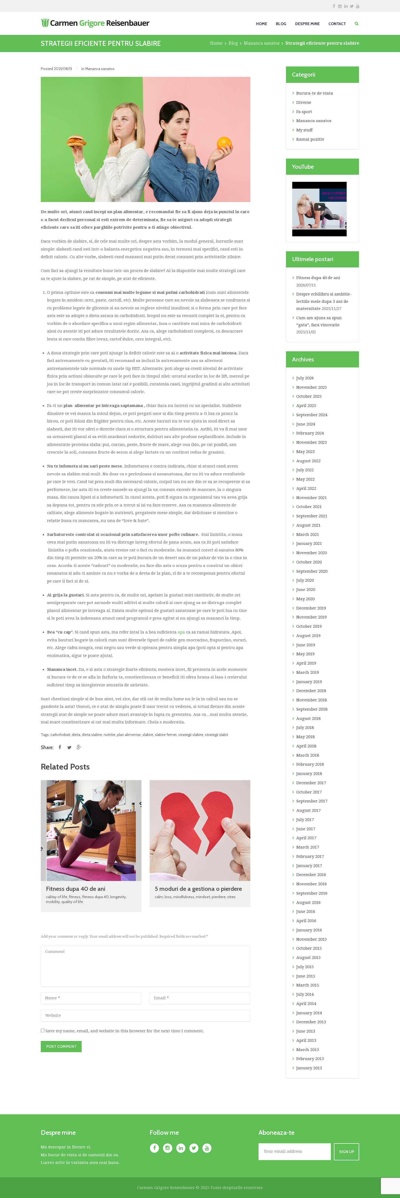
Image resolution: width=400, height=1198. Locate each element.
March (307, 534)
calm (159, 896)
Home (216, 43)
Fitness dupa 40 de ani (75, 888)
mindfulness (183, 896)
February (310, 433)
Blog (233, 43)
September (311, 414)
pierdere (219, 896)
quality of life (72, 901)
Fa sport (304, 111)
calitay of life (56, 896)
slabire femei (166, 734)
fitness (75, 896)
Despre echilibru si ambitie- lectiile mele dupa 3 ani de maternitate (324, 301)
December (311, 608)
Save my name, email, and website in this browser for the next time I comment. (124, 1030)
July (305, 378)
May (305, 451)
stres (231, 896)
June (305, 424)
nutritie (109, 734)
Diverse (303, 102)
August (308, 460)
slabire (147, 734)
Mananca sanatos (261, 43)
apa (182, 632)
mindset (203, 896)
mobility (53, 901)
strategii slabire (190, 734)
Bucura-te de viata (314, 93)
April (306, 405)
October (309, 396)
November (311, 387)
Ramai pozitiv (310, 139)
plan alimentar (129, 734)
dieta (76, 734)
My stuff (304, 130)
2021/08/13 (63, 68)
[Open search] (356, 23)
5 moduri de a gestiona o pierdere (198, 888)
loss (168, 896)
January (309, 543)
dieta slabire (92, 734)
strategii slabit (216, 734)
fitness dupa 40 (95, 896)
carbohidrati (60, 734)
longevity (118, 896)
